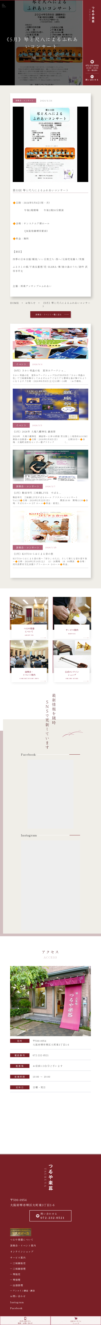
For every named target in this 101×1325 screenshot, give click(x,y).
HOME (14, 302)
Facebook (16, 1308)
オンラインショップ (22, 1251)
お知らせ (30, 302)
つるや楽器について (22, 1239)
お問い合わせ (18, 1296)
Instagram (17, 1302)
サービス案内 (18, 1257)
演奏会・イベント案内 (23, 1245)
